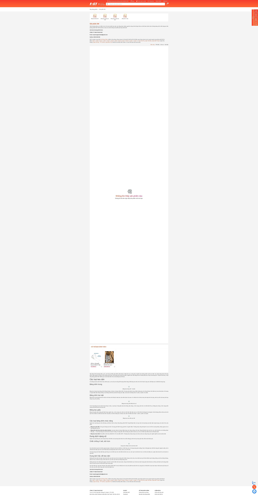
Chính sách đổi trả (159, 494)
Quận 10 (127, 40)
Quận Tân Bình (148, 40)
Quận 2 (97, 40)
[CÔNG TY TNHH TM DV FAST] (254, 482)
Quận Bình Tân (108, 42)
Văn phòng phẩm (93, 9)
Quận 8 (119, 40)
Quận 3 (101, 40)
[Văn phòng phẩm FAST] (94, 4)
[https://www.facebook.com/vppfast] (254, 491)
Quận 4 (105, 40)
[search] (107, 4)
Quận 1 (93, 40)
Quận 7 (116, 40)
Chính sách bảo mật (159, 492)
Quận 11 (131, 40)
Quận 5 (108, 40)
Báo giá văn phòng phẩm (144, 494)
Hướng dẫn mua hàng (143, 492)
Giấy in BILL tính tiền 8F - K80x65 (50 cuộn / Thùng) (109, 365)
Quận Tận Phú (141, 40)
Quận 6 (112, 40)
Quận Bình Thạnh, (156, 40)
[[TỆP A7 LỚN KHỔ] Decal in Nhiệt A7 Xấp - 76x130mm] (96, 355)
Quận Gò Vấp (96, 42)
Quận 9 (123, 40)
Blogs (133, 1)
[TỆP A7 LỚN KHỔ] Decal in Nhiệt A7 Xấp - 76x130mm (96, 365)
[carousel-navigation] (90, 17)
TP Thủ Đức (102, 42)
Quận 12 (136, 40)
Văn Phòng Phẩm (104, 39)
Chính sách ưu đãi (142, 1)
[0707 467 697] (254, 487)
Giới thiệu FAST (126, 492)
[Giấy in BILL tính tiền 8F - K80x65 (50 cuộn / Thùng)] (109, 355)
